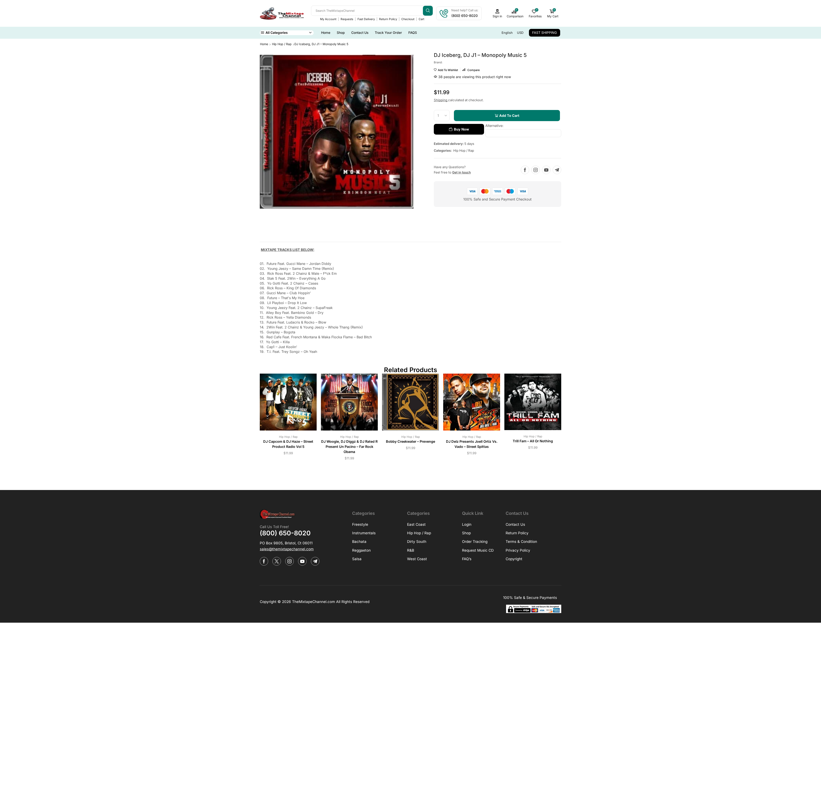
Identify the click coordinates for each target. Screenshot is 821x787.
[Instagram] (535, 170)
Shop (341, 33)
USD (520, 33)
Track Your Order (388, 33)
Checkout (407, 19)
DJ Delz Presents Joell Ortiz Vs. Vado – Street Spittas (472, 444)
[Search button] (428, 11)
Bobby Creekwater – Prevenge (410, 442)
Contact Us (359, 33)
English (507, 33)
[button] (287, 549)
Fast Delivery (366, 19)
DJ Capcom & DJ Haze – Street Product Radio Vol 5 (288, 444)
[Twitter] (276, 561)
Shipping (441, 100)
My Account (328, 19)
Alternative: (494, 125)
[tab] (270, 238)
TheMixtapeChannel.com (313, 602)
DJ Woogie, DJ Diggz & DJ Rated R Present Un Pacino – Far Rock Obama (349, 447)
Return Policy (388, 19)
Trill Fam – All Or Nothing (533, 441)
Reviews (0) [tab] (302, 237)
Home (325, 33)
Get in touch (461, 172)
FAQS (412, 33)
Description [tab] (270, 237)
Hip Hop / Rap (282, 44)
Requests (347, 19)
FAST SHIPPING (544, 33)
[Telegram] (557, 170)
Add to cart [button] (284, 404)
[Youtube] (546, 170)
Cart (421, 19)
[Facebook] (525, 170)
